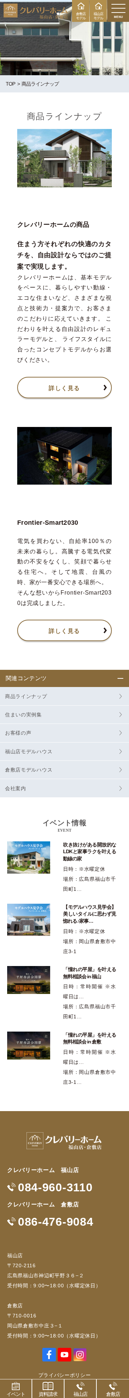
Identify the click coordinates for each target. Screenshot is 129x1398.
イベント (15, 1394)
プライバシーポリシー (64, 1375)
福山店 (80, 1394)
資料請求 (48, 1394)
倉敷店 (113, 1394)
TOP (10, 84)
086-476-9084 (55, 1221)
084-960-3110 (55, 1187)
